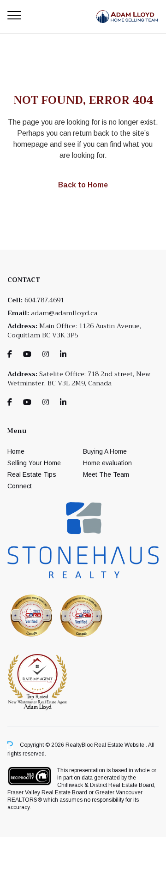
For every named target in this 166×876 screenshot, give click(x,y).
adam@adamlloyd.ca (64, 312)
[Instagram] (45, 354)
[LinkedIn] (63, 354)
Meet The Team (106, 474)
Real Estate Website (120, 745)
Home (15, 451)
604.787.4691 (44, 300)
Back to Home (83, 185)
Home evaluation (107, 463)
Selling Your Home (34, 463)
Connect (19, 486)
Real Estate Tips (31, 474)
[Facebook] (9, 354)
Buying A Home (105, 451)
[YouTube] (27, 354)
